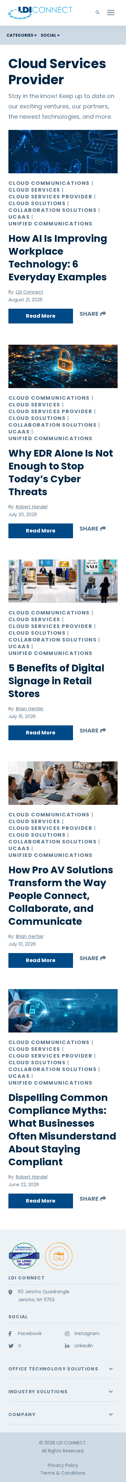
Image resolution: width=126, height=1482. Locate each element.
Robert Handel (31, 507)
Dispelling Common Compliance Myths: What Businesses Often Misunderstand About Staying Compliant (62, 1130)
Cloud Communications (49, 183)
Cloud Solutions (37, 203)
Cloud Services (34, 190)
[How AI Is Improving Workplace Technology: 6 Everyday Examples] (63, 151)
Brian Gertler (30, 708)
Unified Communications (50, 223)
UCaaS (19, 217)
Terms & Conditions (62, 1473)
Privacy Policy (63, 1465)
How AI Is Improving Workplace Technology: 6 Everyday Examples (57, 258)
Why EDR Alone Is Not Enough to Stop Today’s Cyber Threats (60, 472)
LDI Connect (29, 292)
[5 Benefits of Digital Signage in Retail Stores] (63, 581)
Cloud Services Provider (50, 196)
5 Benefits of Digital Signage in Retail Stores (56, 681)
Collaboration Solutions (52, 210)
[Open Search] (99, 13)
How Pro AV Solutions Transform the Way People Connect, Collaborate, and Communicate (60, 895)
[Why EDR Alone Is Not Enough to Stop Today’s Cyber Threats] (63, 366)
